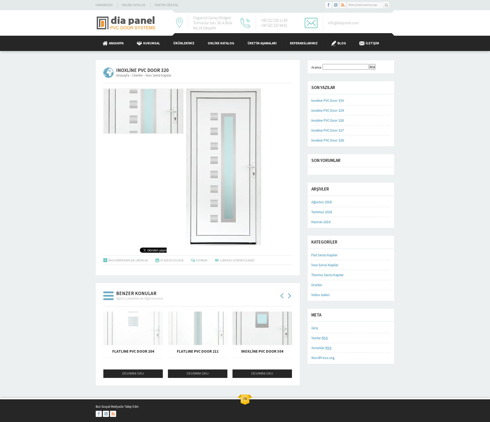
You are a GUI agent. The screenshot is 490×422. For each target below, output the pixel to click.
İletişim (372, 43)
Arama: (316, 67)
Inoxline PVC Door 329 (327, 110)
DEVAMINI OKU (133, 373)
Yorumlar (321, 348)
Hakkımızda (104, 5)
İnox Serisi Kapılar (158, 75)
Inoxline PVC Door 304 (262, 351)
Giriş (314, 328)
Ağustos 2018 (321, 202)
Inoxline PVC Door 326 (327, 140)
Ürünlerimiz (183, 43)
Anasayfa (116, 43)
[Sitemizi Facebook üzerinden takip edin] (328, 5)
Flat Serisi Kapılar (324, 255)
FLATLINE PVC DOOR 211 (198, 351)
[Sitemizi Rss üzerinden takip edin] (343, 5)
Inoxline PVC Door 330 (327, 100)
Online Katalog (133, 5)
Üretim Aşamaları (262, 43)
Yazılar (319, 338)
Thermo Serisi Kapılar (327, 275)
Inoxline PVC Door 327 (327, 130)
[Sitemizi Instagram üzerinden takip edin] (336, 5)
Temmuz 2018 (321, 212)
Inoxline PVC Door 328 (327, 120)
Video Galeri (320, 294)
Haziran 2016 (320, 222)
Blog (341, 43)
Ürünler (137, 75)
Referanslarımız (304, 43)
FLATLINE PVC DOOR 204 (133, 351)
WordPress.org (323, 357)
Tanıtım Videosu (166, 5)
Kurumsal (151, 43)
